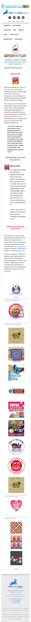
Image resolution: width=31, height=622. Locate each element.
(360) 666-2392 (17, 600)
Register (16, 59)
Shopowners (18, 39)
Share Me (16, 297)
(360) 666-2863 (16, 602)
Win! (14, 30)
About (13, 21)
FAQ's (5, 34)
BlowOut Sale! (8, 39)
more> (16, 496)
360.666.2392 (20, 246)
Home (9, 21)
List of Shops (17, 25)
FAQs (23, 61)
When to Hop (18, 64)
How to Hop (7, 30)
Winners (21, 30)
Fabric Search (14, 34)
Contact (22, 21)
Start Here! (7, 25)
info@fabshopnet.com (17, 250)
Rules (18, 21)
